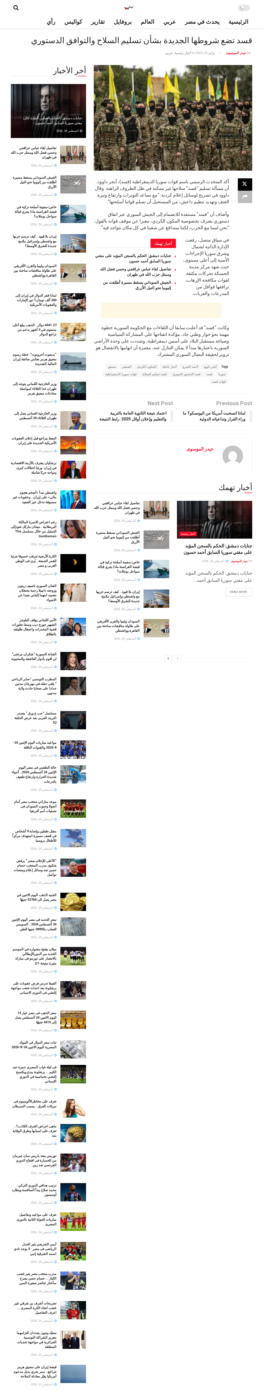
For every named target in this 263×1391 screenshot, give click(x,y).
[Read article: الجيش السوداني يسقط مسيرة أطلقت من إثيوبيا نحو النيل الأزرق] (156, 539)
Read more (236, 591)
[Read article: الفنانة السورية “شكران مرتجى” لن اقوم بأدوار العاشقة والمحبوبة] (73, 661)
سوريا (222, 374)
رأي (51, 22)
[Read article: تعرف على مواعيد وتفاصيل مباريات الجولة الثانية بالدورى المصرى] (73, 1221)
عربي (169, 22)
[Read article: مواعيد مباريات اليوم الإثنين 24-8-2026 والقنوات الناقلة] (73, 749)
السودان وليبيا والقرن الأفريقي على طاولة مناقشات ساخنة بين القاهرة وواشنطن (118, 625)
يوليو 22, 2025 (205, 53)
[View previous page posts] (178, 658)
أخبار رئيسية (182, 53)
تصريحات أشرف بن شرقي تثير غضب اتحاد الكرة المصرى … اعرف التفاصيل (35, 1307)
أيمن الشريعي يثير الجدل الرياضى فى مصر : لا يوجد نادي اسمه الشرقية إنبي (35, 1248)
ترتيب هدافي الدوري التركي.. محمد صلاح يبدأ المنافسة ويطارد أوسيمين (34, 1189)
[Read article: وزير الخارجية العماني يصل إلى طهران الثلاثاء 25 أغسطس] (73, 420)
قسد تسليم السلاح (155, 374)
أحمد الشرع (190, 367)
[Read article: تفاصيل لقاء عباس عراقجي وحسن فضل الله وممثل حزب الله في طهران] (156, 510)
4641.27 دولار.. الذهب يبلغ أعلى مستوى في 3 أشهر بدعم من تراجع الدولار (34, 329)
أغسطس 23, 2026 (42, 1384)
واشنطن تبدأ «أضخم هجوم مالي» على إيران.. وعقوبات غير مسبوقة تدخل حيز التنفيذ (35, 497)
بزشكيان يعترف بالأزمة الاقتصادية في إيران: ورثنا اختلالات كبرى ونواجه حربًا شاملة (34, 467)
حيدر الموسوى (236, 53)
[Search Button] (15, 7)
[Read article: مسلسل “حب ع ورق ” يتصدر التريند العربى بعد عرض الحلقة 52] (73, 720)
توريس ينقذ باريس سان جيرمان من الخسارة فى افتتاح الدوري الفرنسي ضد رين (34, 1160)
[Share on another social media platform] (245, 197)
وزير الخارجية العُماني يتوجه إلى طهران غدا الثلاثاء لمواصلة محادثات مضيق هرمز (35, 388)
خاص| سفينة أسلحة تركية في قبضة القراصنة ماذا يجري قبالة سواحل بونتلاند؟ (119, 566)
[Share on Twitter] (245, 184)
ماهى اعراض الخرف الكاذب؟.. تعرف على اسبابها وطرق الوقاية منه (35, 1130)
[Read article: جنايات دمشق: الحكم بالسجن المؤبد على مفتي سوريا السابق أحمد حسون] (214, 520)
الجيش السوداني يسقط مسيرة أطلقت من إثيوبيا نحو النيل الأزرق (118, 537)
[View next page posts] (168, 658)
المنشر (126, 367)
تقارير (98, 22)
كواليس (73, 22)
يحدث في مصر (202, 22)
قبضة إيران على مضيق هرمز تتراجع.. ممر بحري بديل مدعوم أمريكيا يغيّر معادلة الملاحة (35, 1371)
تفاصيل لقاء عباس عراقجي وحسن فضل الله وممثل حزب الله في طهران (117, 507)
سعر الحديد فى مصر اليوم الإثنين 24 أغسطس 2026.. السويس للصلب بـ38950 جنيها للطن (34, 924)
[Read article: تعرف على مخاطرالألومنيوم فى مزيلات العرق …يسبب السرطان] (73, 1108)
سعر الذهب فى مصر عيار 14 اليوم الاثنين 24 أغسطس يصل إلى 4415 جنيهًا (36, 1017)
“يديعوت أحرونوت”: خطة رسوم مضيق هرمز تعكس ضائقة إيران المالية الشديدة (35, 359)
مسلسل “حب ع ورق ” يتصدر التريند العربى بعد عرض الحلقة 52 (35, 717)
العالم (147, 22)
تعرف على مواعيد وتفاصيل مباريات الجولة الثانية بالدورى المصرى (36, 1219)
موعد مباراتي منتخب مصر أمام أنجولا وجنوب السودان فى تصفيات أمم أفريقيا (35, 806)
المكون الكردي (146, 367)
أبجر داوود (210, 367)
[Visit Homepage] (128, 8)
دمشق (112, 367)
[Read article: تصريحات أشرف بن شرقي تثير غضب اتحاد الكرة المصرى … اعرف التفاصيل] (73, 1310)
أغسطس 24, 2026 (213, 561)
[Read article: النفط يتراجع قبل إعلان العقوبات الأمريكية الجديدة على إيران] (73, 445)
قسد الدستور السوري (187, 374)
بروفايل (123, 22)
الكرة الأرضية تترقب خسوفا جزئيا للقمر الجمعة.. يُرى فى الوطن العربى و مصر (34, 560)
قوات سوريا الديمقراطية (121, 374)
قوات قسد (219, 381)
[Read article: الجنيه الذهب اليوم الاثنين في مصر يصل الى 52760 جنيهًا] (73, 902)
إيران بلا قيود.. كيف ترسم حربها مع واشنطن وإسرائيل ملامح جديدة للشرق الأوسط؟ (118, 596)
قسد (209, 374)
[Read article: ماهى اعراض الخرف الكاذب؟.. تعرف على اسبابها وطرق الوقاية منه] (73, 1133)
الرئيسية (238, 22)
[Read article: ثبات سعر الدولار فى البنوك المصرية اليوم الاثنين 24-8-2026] (73, 1049)
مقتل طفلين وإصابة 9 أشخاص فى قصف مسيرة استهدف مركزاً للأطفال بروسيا (34, 835)
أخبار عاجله (169, 367)
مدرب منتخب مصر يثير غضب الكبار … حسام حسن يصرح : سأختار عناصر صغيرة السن (37, 1278)
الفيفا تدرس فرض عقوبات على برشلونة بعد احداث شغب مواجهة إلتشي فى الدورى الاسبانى (34, 987)
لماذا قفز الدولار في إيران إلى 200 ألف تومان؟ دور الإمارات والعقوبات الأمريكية (36, 300)
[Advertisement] (161, 310)
